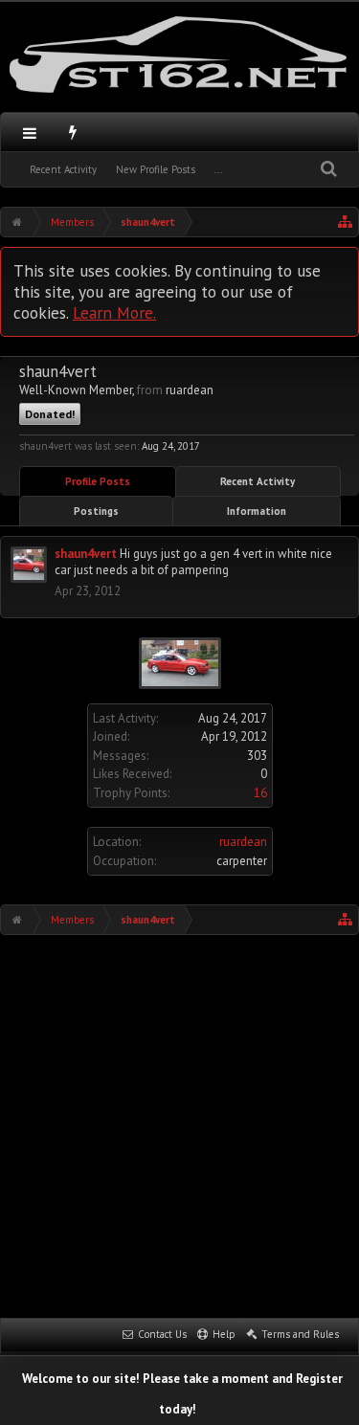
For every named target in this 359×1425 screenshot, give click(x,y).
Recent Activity (63, 169)
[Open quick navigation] (345, 222)
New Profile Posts (155, 169)
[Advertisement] (179, 1124)
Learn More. (114, 312)
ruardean (243, 842)
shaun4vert (86, 554)
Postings (96, 511)
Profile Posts (97, 481)
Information (256, 511)
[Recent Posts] (73, 132)
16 (260, 793)
